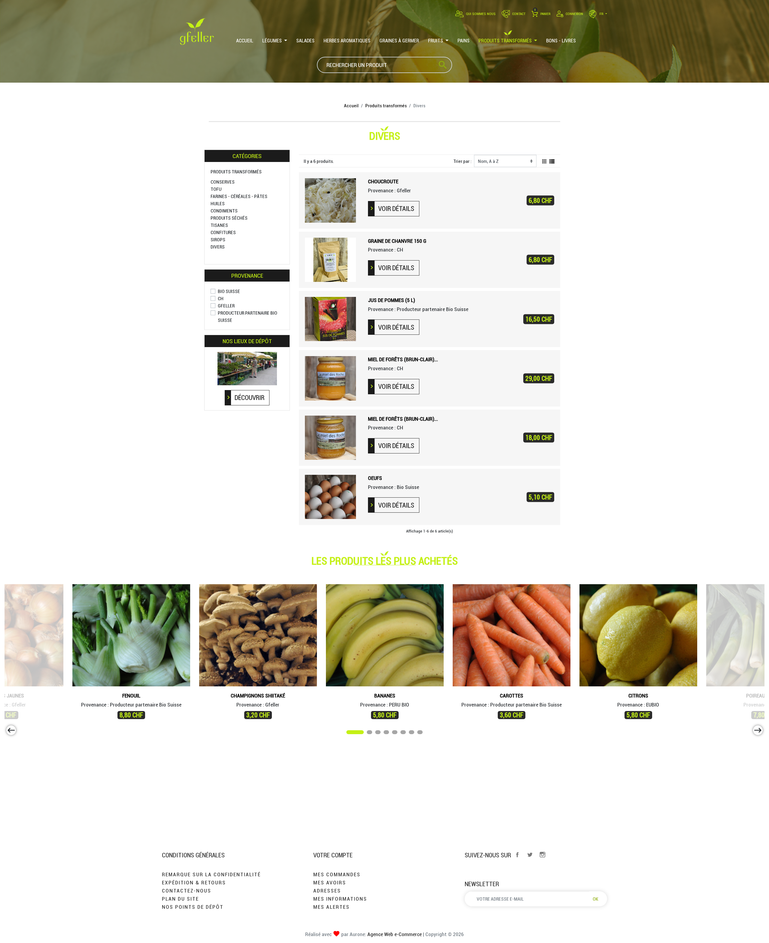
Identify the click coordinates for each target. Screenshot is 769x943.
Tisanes (219, 225)
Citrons (638, 695)
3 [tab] (378, 733)
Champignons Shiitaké (258, 695)
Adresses (327, 890)
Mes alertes (331, 906)
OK (595, 899)
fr (601, 13)
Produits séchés (229, 218)
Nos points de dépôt (192, 906)
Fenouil (131, 695)
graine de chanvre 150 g (397, 240)
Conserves (223, 182)
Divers (218, 247)
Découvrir (249, 397)
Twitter (530, 855)
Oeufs (375, 478)
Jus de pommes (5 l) (391, 300)
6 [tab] (403, 733)
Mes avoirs (329, 882)
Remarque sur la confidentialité (211, 874)
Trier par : (462, 161)
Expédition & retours (194, 882)
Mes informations (340, 898)
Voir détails (396, 208)
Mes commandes (336, 874)
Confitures (223, 232)
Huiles (218, 203)
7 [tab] (412, 733)
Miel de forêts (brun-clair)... (403, 359)
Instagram (542, 855)
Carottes (511, 695)
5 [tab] (395, 733)
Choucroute (383, 181)
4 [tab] (387, 733)
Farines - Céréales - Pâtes (239, 196)
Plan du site (180, 898)
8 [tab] (420, 733)
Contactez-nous (186, 890)
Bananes (384, 695)
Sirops (218, 240)
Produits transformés (236, 172)
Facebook (517, 855)
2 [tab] (370, 733)
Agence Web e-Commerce (394, 934)
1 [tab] (349, 733)
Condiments (224, 211)
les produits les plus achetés (385, 560)
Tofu (216, 189)
